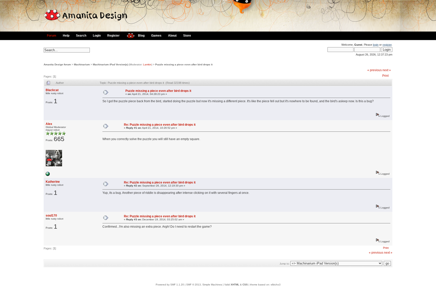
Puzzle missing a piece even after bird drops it (183, 64)
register (387, 44)
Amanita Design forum (57, 64)
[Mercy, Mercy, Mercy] (48, 175)
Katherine (53, 181)
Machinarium (82, 64)
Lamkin (147, 64)
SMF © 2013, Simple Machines (204, 284)
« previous (374, 70)
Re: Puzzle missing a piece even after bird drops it (160, 124)
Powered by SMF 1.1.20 (170, 284)
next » (387, 70)
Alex (49, 124)
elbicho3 (276, 284)
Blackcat (52, 90)
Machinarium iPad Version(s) (110, 64)
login (375, 44)
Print (385, 75)
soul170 (51, 215)
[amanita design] (129, 35)
